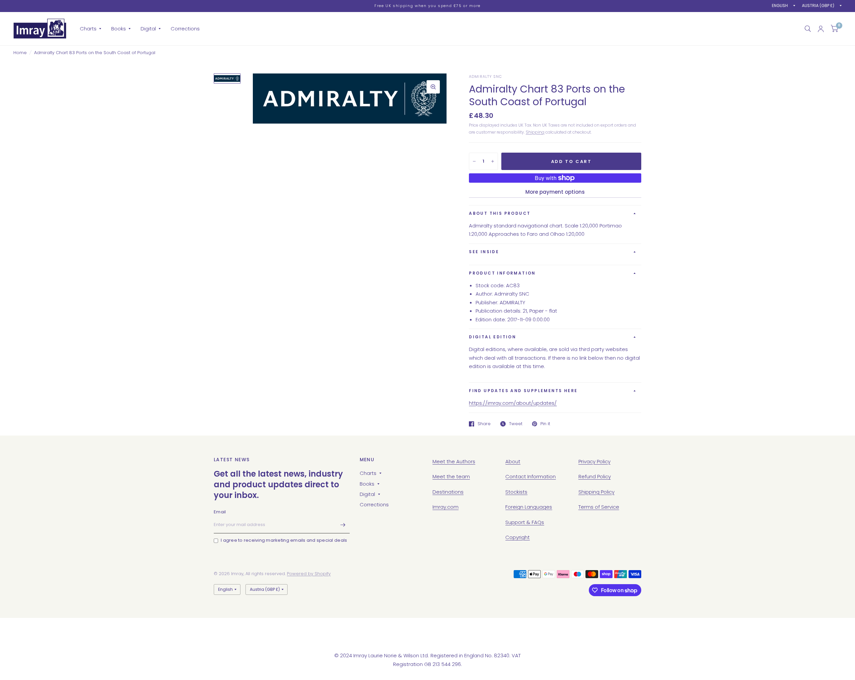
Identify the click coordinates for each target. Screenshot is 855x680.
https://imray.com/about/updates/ (513, 402)
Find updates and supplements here (523, 390)
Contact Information (530, 476)
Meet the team (451, 476)
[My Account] (820, 28)
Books (118, 28)
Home (20, 52)
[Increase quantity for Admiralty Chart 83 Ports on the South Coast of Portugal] (493, 161)
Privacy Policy (594, 461)
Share (484, 424)
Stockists (516, 491)
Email (220, 512)
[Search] (807, 28)
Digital (148, 28)
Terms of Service (598, 506)
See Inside (484, 251)
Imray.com (446, 506)
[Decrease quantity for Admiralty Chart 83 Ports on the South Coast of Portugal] (474, 161)
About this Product (499, 213)
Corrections (185, 28)
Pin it (545, 424)
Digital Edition (492, 337)
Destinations (448, 491)
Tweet (515, 424)
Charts (88, 28)
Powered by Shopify (309, 573)
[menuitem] (90, 28)
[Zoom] (433, 87)
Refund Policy (594, 476)
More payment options (555, 191)
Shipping (535, 132)
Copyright (517, 537)
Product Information (502, 273)
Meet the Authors (454, 461)
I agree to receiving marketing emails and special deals (284, 540)
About (512, 461)
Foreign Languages (528, 506)
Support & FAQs (524, 522)
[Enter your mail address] (343, 524)
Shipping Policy (596, 491)
